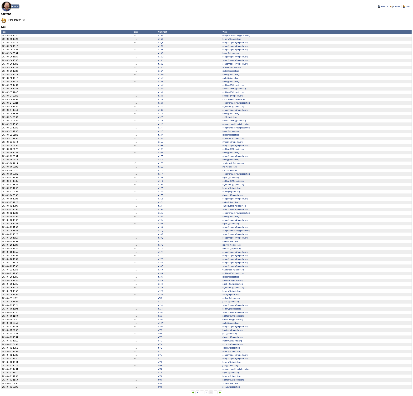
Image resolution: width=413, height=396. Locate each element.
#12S (160, 287)
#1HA (160, 135)
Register (397, 6)
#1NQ (160, 39)
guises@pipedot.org (231, 348)
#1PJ (160, 50)
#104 (160, 326)
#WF (160, 334)
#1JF (160, 131)
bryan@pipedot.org (230, 53)
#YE (160, 341)
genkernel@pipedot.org (232, 319)
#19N (160, 216)
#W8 (160, 298)
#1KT (160, 103)
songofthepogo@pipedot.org (235, 42)
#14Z (160, 266)
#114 (160, 302)
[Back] (193, 392)
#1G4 (160, 160)
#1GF (160, 145)
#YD (160, 351)
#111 (160, 316)
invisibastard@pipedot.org (234, 99)
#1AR (160, 206)
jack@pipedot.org (230, 366)
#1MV (160, 78)
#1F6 (160, 177)
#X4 (160, 369)
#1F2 (160, 170)
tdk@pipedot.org (229, 117)
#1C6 (160, 199)
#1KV (160, 106)
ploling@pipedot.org (231, 298)
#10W (160, 312)
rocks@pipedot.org (230, 71)
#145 (160, 280)
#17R (160, 252)
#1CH (160, 202)
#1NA (160, 71)
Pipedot (384, 6)
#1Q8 (160, 42)
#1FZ (160, 156)
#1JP (160, 121)
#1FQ (160, 163)
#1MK (160, 82)
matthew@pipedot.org (232, 341)
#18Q (160, 238)
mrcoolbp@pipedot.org (232, 142)
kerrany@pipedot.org (231, 39)
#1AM (160, 213)
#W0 (160, 380)
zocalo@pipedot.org (231, 387)
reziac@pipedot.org (231, 192)
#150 (160, 270)
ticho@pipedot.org (230, 295)
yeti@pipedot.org (229, 334)
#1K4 (160, 99)
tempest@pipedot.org (231, 67)
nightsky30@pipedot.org (233, 85)
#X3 (160, 376)
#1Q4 (160, 46)
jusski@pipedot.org (230, 302)
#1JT (160, 117)
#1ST (160, 35)
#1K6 (160, 110)
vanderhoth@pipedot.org (233, 163)
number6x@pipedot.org (232, 280)
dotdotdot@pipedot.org (232, 195)
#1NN (160, 60)
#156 (160, 263)
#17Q (160, 231)
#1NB (160, 64)
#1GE (160, 149)
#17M (160, 248)
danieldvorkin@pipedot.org (234, 89)
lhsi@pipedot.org (229, 167)
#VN (160, 344)
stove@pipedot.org (230, 383)
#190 (160, 224)
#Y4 (160, 362)
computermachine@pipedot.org (236, 35)
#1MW (161, 74)
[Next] (220, 392)
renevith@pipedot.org (232, 245)
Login (408, 6)
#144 (160, 284)
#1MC (161, 96)
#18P (160, 234)
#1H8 (160, 138)
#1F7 (160, 174)
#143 (160, 273)
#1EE (160, 142)
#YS (160, 330)
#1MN (161, 89)
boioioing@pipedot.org (232, 96)
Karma (15, 6)
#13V (160, 277)
